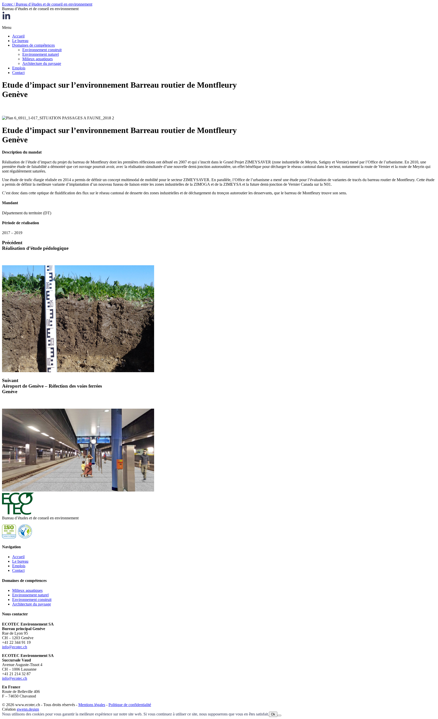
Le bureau (20, 41)
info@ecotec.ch (14, 647)
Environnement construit (42, 50)
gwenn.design (28, 709)
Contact (18, 72)
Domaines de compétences (33, 45)
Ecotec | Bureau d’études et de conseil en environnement (47, 4)
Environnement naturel (40, 54)
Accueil (18, 36)
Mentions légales (91, 705)
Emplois (18, 68)
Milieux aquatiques (37, 59)
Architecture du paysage (41, 63)
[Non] (279, 715)
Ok (273, 714)
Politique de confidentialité (129, 705)
